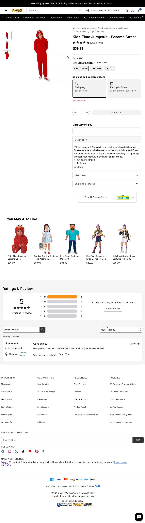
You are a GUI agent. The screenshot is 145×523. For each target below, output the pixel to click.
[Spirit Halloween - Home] (17, 10)
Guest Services (80, 384)
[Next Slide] (68, 58)
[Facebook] (3, 451)
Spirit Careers (43, 407)
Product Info (6, 422)
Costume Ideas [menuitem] (116, 17)
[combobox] (54, 10)
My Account (6, 384)
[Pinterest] (37, 451)
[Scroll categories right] (143, 17)
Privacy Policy (66, 486)
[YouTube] (30, 451)
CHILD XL (109, 68)
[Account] (132, 10)
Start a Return (7, 407)
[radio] (89, 88)
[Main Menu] (5, 10)
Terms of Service (52, 486)
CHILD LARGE (81, 68)
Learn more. (120, 462)
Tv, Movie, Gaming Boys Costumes (88, 31)
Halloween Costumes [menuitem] (34, 17)
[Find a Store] (127, 10)
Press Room (42, 399)
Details (109, 3)
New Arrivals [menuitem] (13, 17)
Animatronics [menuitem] (72, 17)
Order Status (6, 391)
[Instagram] (9, 451)
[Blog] (43, 451)
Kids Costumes (104, 28)
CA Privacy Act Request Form (86, 414)
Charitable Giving (81, 399)
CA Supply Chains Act (119, 391)
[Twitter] (16, 451)
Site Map (77, 391)
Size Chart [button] (102, 62)
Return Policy (6, 399)
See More (78, 167)
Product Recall (80, 407)
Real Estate (42, 414)
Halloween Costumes (86, 28)
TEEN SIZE (96, 68)
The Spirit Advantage (46, 391)
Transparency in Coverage (121, 422)
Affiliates (41, 422)
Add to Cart (116, 112)
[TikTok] (23, 451)
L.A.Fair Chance (116, 407)
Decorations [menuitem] (55, 17)
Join (138, 440)
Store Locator (43, 384)
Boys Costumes (120, 28)
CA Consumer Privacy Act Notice (123, 384)
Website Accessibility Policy (121, 414)
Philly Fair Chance (117, 399)
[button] (42, 55)
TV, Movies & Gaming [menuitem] (94, 17)
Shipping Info (6, 414)
